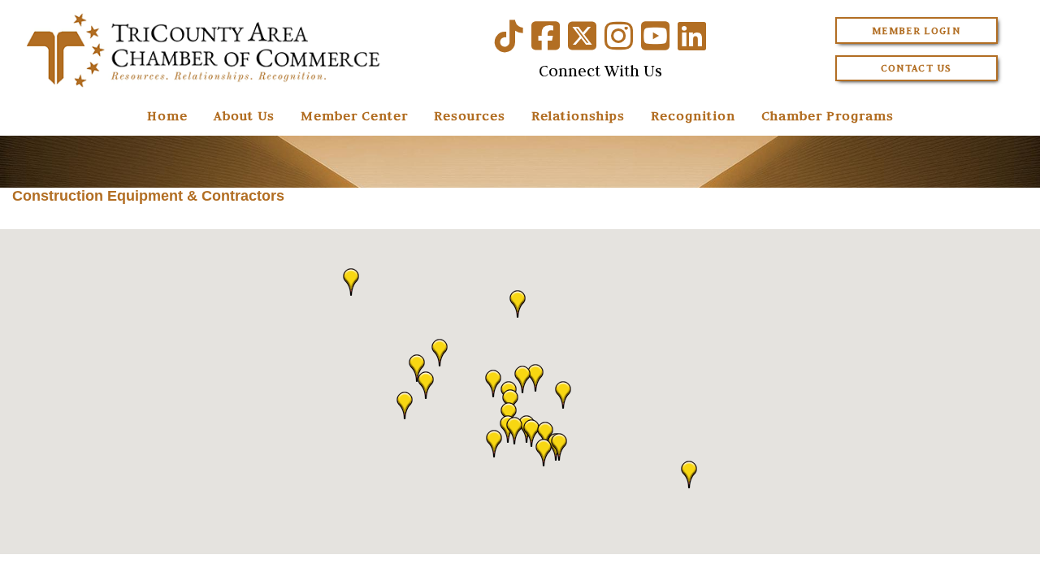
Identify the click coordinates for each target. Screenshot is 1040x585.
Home (167, 115)
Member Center (354, 115)
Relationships (578, 115)
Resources (469, 115)
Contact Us (916, 68)
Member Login (916, 30)
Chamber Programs (827, 115)
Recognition (693, 115)
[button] (417, 368)
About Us (244, 115)
